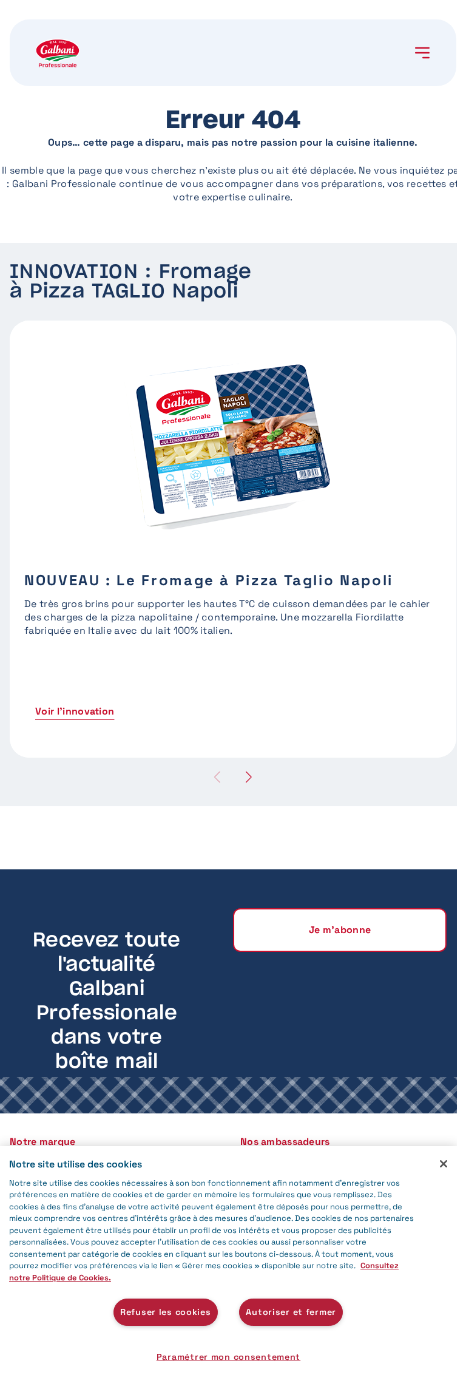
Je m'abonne (340, 929)
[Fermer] (443, 1163)
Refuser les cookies (165, 1311)
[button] (248, 777)
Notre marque (42, 1141)
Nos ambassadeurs (284, 1141)
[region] (228, 1266)
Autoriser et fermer (291, 1311)
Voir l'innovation (74, 711)
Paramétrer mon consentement (228, 1356)
